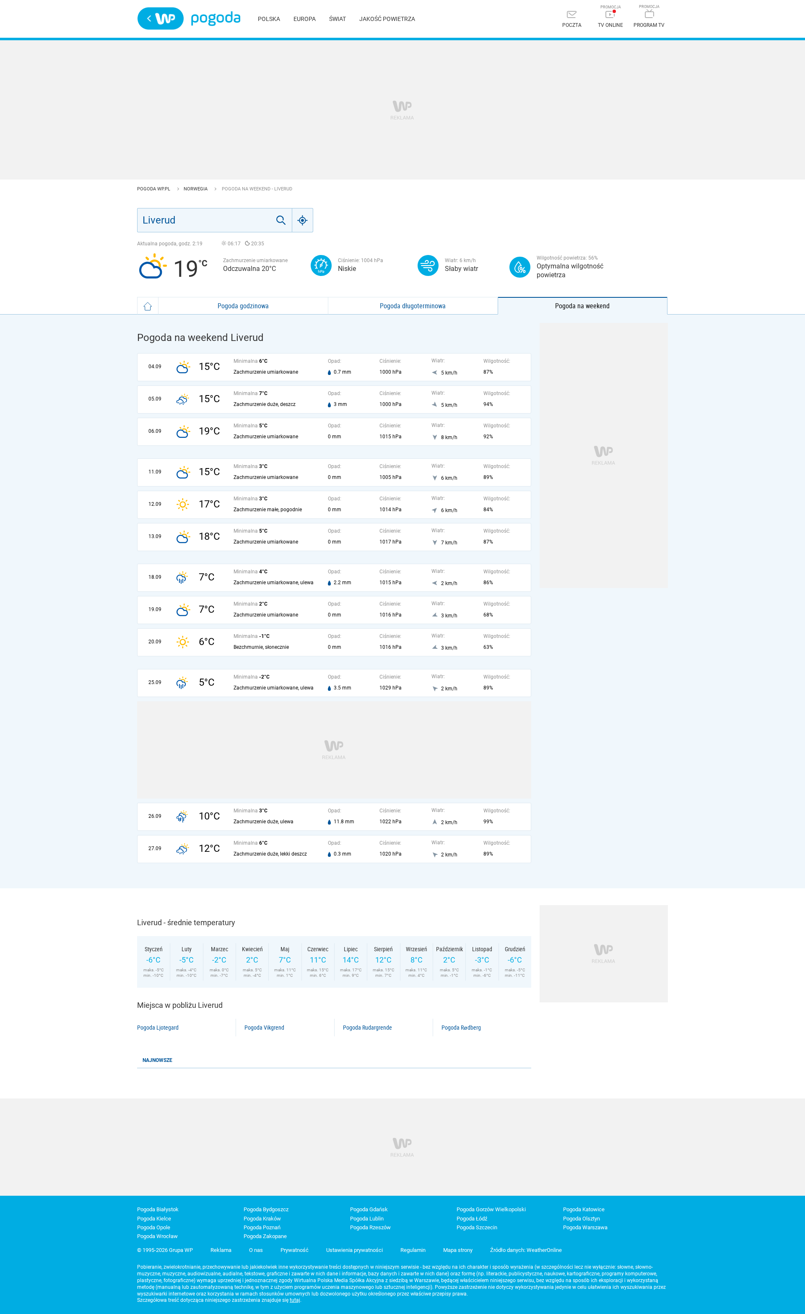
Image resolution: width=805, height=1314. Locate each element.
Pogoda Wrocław (157, 1236)
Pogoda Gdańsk (369, 1209)
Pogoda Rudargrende (367, 1027)
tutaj (295, 1300)
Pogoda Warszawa (585, 1227)
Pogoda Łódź (472, 1218)
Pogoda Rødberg (461, 1027)
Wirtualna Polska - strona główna (160, 18)
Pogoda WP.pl (154, 189)
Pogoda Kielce (154, 1218)
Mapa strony (458, 1250)
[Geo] (302, 220)
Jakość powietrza (387, 19)
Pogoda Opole (153, 1227)
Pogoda (215, 18)
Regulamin (413, 1250)
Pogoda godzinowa (243, 305)
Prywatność (294, 1250)
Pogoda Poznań (262, 1227)
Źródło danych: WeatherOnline (526, 1250)
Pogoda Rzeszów (370, 1227)
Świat (337, 19)
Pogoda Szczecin (477, 1227)
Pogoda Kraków (262, 1218)
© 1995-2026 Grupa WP (165, 1250)
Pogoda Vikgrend (264, 1027)
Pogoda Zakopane (265, 1236)
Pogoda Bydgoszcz (266, 1209)
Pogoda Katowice (584, 1209)
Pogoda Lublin (367, 1218)
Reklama (220, 1250)
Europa (304, 19)
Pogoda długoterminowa (413, 305)
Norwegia (196, 189)
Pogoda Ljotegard (158, 1027)
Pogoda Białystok (158, 1209)
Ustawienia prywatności (354, 1250)
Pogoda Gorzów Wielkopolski (491, 1209)
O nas (256, 1250)
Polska (269, 19)
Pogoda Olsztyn (581, 1218)
